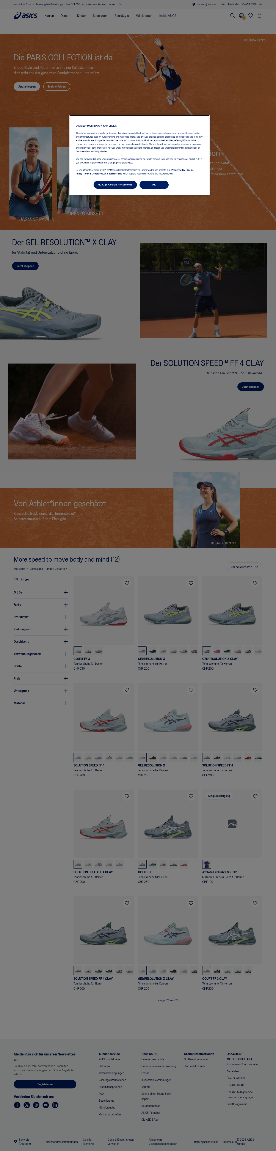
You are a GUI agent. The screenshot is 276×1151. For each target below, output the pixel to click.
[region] (139, 155)
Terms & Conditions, (93, 173)
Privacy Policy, (178, 169)
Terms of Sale (115, 173)
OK (154, 184)
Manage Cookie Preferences (115, 184)
